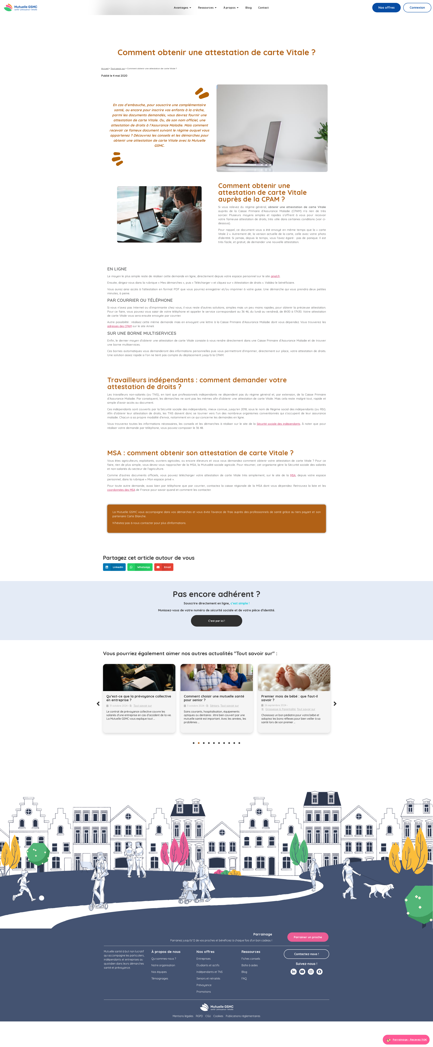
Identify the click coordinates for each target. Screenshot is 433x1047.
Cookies (218, 1016)
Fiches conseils (251, 958)
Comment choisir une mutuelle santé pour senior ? (136, 698)
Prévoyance (204, 985)
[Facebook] (319, 972)
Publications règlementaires (243, 1016)
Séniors (137, 705)
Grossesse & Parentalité (203, 709)
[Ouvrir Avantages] (190, 7)
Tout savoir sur (118, 68)
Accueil (105, 68)
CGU (208, 1016)
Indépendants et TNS (210, 972)
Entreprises (204, 958)
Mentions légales (183, 1016)
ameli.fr (275, 276)
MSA (292, 475)
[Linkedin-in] (294, 972)
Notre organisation (163, 965)
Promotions (204, 991)
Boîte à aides (250, 965)
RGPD (199, 1016)
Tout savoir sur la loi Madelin (285, 696)
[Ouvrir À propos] (237, 7)
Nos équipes (159, 972)
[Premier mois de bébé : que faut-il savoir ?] (216, 677)
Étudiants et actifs (208, 965)
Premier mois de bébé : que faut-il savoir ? (212, 698)
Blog (244, 972)
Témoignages (159, 978)
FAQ (244, 978)
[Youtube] (302, 972)
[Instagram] (311, 972)
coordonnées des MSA (121, 490)
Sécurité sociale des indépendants (278, 424)
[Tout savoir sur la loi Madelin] (294, 677)
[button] (114, 567)
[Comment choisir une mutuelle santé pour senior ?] (139, 677)
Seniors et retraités (208, 978)
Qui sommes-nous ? (163, 958)
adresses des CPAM (119, 326)
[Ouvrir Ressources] (215, 7)
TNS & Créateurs (295, 702)
